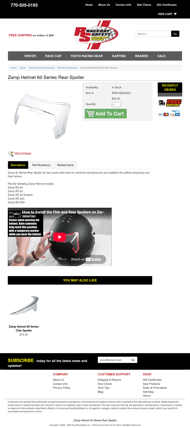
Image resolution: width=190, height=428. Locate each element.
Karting (119, 56)
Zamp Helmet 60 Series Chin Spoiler (24, 328)
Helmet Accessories (67, 67)
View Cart (165, 14)
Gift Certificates (167, 4)
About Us (104, 4)
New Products (151, 384)
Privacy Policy (61, 387)
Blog (100, 392)
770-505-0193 (24, 5)
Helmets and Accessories (41, 67)
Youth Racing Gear (87, 56)
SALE (162, 56)
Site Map (148, 392)
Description (18, 165)
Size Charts (144, 4)
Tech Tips (104, 387)
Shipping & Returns (109, 379)
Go (175, 34)
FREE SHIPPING (20, 35)
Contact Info (123, 4)
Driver (30, 56)
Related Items (65, 165)
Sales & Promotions (155, 387)
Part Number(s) (41, 165)
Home (89, 4)
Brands (141, 56)
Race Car (53, 56)
